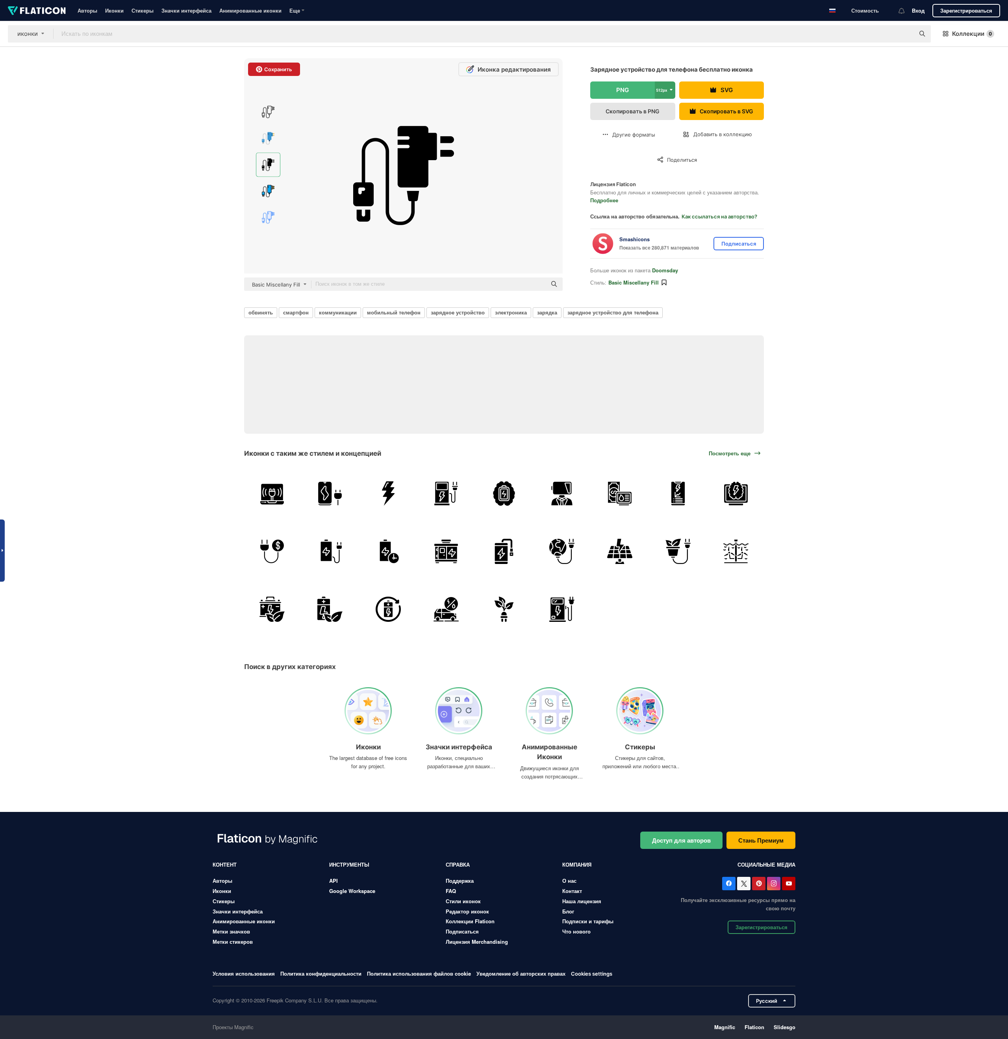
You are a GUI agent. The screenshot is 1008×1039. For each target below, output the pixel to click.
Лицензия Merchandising (477, 941)
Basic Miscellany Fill (633, 282)
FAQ (451, 891)
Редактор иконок (467, 911)
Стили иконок (463, 901)
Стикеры (143, 10)
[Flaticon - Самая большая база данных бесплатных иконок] (37, 10)
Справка (458, 864)
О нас (569, 880)
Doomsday (665, 270)
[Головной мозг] (504, 493)
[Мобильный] (678, 493)
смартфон (296, 312)
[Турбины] (735, 551)
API (333, 880)
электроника (511, 312)
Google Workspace (352, 891)
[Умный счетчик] (735, 493)
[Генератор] (446, 551)
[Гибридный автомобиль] (446, 609)
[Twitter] (743, 883)
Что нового (576, 931)
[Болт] (387, 493)
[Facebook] (729, 883)
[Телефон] (330, 493)
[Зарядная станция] (561, 609)
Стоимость (865, 10)
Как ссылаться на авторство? (719, 216)
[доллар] (619, 493)
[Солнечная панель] (619, 551)
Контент (225, 864)
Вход (918, 10)
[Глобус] (561, 551)
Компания (576, 864)
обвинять (260, 312)
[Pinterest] (758, 883)
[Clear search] (905, 34)
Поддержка (460, 880)
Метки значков (231, 931)
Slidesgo (784, 1027)
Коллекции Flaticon (470, 921)
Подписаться (462, 931)
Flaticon (754, 1027)
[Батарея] (561, 493)
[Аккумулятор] (330, 551)
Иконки (114, 10)
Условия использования (244, 973)
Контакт (572, 891)
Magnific (724, 1027)
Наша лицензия (581, 901)
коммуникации (338, 312)
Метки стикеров (233, 941)
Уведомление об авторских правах (520, 973)
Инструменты (349, 864)
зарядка (547, 312)
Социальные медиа (766, 864)
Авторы (87, 10)
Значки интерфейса (186, 10)
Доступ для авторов (681, 840)
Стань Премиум (761, 840)
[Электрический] (446, 493)
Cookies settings (591, 974)
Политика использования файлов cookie (419, 973)
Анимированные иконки (250, 10)
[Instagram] (773, 883)
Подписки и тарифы (587, 921)
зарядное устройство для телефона (612, 312)
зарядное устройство (458, 312)
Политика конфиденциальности (320, 973)
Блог (568, 911)
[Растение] (678, 551)
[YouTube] (788, 883)
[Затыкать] (272, 551)
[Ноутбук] (272, 493)
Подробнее (604, 200)
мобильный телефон (394, 312)
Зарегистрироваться (966, 10)
